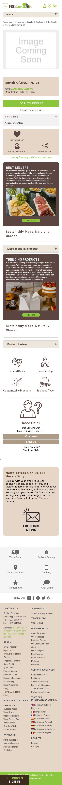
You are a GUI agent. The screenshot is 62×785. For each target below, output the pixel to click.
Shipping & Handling (11, 661)
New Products (37, 654)
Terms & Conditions (11, 692)
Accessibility (8, 681)
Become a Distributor (12, 678)
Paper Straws (9, 705)
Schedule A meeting (39, 681)
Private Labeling (10, 671)
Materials (35, 661)
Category (35, 747)
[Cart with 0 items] (56, 6)
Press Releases (38, 657)
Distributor (35, 678)
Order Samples (37, 637)
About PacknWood (39, 633)
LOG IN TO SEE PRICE (31, 103)
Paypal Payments (10, 747)
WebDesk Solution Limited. (37, 782)
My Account (8, 650)
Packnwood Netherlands (44, 729)
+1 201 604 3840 (15, 620)
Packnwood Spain (41, 719)
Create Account (10, 647)
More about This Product (22, 248)
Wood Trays (8, 712)
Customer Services (39, 675)
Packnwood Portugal (43, 722)
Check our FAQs (31, 450)
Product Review (17, 344)
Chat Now (31, 436)
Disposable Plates (11, 716)
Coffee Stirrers (9, 729)
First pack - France (42, 715)
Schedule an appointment (42, 613)
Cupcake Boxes (10, 709)
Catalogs (35, 647)
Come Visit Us (37, 623)
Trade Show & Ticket (40, 688)
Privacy (6, 695)
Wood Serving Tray (11, 719)
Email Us (31, 441)
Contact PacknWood (12, 613)
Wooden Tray (9, 723)
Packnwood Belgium (42, 732)
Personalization (10, 674)
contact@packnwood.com (14, 616)
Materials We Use (38, 640)
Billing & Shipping (10, 740)
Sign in (14, 779)
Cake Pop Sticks (10, 726)
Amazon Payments (11, 743)
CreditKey (7, 750)
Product (34, 743)
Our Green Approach (40, 644)
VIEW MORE (31, 221)
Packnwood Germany (43, 725)
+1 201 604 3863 (14, 623)
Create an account (31, 110)
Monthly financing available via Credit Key (31, 157)
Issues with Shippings (40, 685)
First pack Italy (40, 712)
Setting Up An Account (40, 692)
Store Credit (8, 664)
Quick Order (8, 668)
